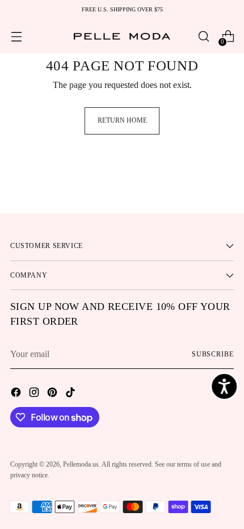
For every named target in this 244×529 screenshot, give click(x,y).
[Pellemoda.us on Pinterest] (53, 394)
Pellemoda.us (81, 464)
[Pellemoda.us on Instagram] (35, 394)
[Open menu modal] (16, 36)
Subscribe (213, 354)
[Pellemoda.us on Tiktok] (71, 394)
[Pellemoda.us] (122, 36)
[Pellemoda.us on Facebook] (17, 394)
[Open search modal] (203, 36)
